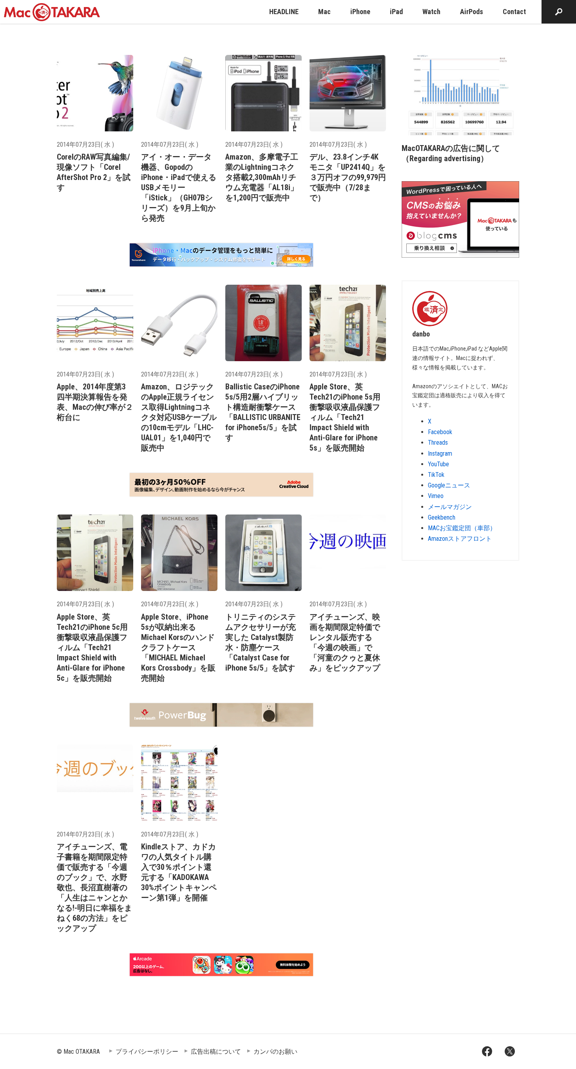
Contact (514, 11)
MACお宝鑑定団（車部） (462, 528)
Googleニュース (449, 485)
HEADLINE (284, 11)
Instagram (440, 453)
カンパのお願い (275, 1051)
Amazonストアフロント (460, 538)
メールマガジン (450, 507)
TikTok (436, 474)
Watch (431, 11)
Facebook (440, 432)
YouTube (438, 464)
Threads (438, 442)
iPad (396, 11)
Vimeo (436, 496)
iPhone (360, 11)
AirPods (471, 11)
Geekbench (441, 517)
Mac (324, 11)
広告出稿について (216, 1051)
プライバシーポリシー (147, 1051)
